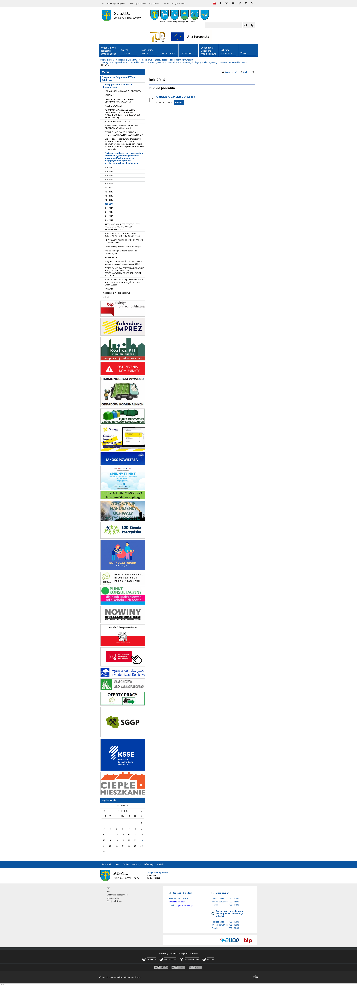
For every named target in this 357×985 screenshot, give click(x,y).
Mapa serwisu (154, 3)
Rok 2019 (109, 191)
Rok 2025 (109, 167)
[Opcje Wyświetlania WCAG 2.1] (252, 25)
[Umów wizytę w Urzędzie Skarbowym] (122, 665)
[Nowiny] (122, 622)
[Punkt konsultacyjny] (122, 604)
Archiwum (109, 288)
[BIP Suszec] (122, 316)
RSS (103, 3)
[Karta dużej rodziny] (122, 569)
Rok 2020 (109, 187)
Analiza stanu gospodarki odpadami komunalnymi (121, 252)
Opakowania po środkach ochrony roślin (123, 246)
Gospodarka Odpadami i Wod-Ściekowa (118, 79)
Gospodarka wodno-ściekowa (116, 292)
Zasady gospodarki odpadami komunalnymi (118, 85)
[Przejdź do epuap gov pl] (229, 940)
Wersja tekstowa (178, 3)
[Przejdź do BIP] (247, 941)
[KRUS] (122, 689)
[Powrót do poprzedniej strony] (253, 72)
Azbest (106, 297)
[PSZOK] (122, 423)
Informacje (149, 864)
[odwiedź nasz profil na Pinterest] (246, 3)
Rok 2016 (109, 203)
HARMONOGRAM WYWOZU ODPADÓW (123, 91)
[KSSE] (122, 770)
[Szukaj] (246, 25)
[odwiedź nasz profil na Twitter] (226, 3)
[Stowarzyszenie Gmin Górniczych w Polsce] (122, 736)
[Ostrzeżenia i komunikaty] (122, 374)
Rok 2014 (109, 212)
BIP (108, 888)
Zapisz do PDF (231, 72)
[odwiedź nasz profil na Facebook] (220, 3)
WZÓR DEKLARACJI (113, 105)
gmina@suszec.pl (185, 905)
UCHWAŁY (109, 95)
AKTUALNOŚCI (111, 257)
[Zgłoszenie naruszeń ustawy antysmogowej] (122, 520)
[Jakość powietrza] (122, 464)
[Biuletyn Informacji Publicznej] (214, 3)
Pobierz (178, 102)
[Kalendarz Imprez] (122, 335)
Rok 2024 (109, 171)
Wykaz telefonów (176, 901)
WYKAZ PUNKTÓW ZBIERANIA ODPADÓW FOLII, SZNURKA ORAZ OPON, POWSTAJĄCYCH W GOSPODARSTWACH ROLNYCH (124, 272)
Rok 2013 (109, 216)
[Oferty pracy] (122, 705)
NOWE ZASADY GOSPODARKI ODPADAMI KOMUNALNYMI (124, 241)
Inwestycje (136, 864)
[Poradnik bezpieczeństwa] (122, 645)
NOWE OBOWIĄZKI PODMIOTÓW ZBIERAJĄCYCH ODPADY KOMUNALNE (122, 234)
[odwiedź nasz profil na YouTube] (233, 3)
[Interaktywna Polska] (256, 977)
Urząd (117, 864)
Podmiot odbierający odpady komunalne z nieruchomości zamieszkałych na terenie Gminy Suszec (124, 282)
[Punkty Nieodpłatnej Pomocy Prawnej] (122, 584)
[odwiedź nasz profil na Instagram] (239, 3)
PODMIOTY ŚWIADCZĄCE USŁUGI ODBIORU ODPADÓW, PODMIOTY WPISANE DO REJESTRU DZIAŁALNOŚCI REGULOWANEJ (123, 113)
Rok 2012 (109, 220)
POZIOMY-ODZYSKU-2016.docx (175, 97)
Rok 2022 (109, 179)
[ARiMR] (122, 676)
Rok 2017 (109, 199)
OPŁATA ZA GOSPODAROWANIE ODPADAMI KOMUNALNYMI (119, 100)
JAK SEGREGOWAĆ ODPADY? (118, 121)
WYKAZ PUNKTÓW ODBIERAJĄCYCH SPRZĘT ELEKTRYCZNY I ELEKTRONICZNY (124, 133)
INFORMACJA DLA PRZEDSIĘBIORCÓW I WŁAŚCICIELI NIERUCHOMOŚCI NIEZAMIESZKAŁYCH (123, 227)
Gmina (126, 864)
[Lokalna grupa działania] (122, 538)
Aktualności (107, 864)
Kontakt (166, 3)
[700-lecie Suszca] (157, 37)
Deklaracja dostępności (116, 3)
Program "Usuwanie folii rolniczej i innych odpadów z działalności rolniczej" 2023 (123, 262)
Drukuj (246, 72)
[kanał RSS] (252, 3)
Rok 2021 (109, 183)
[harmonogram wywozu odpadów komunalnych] (122, 406)
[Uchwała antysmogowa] (122, 498)
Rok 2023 (109, 175)
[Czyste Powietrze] (122, 489)
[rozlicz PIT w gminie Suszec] (122, 360)
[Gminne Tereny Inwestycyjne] (122, 450)
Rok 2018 (109, 195)
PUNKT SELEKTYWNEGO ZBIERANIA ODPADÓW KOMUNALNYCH (121, 126)
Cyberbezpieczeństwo (137, 3)
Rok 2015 (109, 208)
